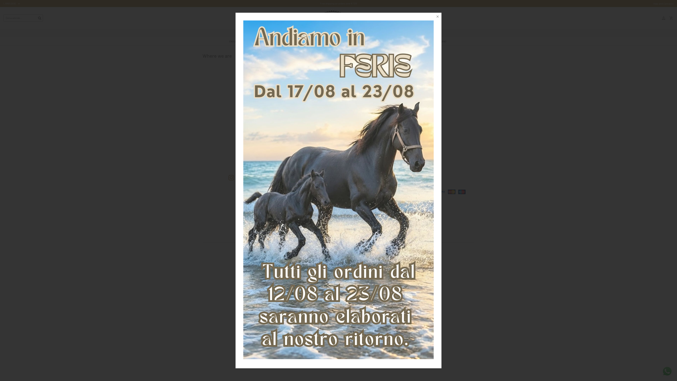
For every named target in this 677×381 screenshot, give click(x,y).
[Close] (437, 16)
